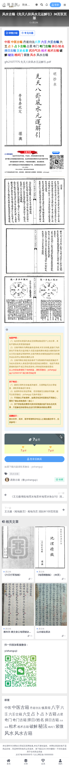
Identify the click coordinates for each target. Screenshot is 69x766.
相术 (13, 726)
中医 (7, 707)
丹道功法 (35, 708)
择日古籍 (52, 719)
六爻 (26, 714)
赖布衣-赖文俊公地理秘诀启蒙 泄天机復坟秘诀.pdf (17, 633)
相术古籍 (23, 727)
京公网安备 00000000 (43, 754)
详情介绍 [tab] (13, 32)
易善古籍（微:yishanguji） (24, 479)
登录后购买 (36, 459)
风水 (9, 733)
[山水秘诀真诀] (51, 604)
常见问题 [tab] (28, 32)
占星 (60, 714)
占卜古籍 (48, 714)
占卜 (35, 714)
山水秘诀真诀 (43, 631)
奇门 (8, 719)
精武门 (51, 726)
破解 (34, 726)
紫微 (60, 726)
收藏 (61, 479)
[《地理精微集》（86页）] (51, 547)
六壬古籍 (15, 714)
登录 (56, 5)
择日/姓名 (35, 719)
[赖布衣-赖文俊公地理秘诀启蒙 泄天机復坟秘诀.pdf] (18, 604)
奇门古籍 (20, 719)
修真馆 (46, 708)
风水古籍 (14, 473)
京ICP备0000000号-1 (25, 754)
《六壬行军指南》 (13, 574)
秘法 (42, 726)
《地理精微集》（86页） (49, 574)
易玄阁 (35, 22)
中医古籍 (20, 707)
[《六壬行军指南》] (18, 547)
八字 (55, 707)
